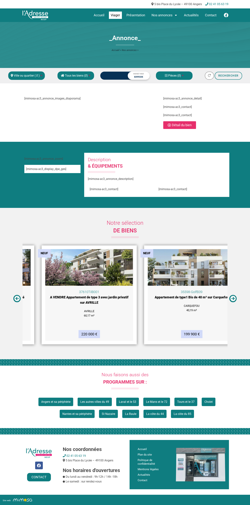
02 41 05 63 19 (76, 456)
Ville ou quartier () (26, 75)
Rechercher (228, 75)
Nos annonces (162, 15)
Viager (115, 15)
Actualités (191, 15)
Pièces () (174, 75)
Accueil (99, 15)
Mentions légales (148, 469)
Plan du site (145, 454)
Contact (211, 15)
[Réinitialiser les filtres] (209, 76)
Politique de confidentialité (146, 461)
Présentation (135, 15)
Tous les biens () (76, 75)
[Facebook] (226, 15)
